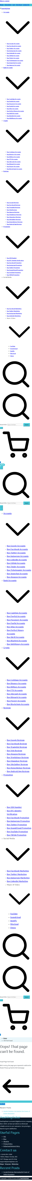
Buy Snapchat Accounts (14, 63)
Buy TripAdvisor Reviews (14, 215)
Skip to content (4, 1)
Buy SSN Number (12, 258)
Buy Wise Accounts (12, 109)
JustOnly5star (24, 1178)
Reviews (7, 708)
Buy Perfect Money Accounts (15, 111)
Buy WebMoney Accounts (14, 118)
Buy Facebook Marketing (14, 309)
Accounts (7, 513)
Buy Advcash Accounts (14, 162)
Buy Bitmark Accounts (13, 164)
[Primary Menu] (1, 467)
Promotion (8, 775)
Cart (13, 5)
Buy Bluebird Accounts (13, 116)
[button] (17, 41)
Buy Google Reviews (13, 203)
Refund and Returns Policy (11, 1146)
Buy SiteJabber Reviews (14, 220)
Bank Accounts (9, 580)
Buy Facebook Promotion (14, 263)
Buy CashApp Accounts (14, 99)
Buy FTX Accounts (12, 159)
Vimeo (12, 356)
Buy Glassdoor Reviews (14, 217)
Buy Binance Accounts (13, 155)
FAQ (4, 1137)
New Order (8, 5)
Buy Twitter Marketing (13, 311)
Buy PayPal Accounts (13, 102)
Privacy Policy (7, 1144)
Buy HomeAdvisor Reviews (14, 222)
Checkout (19, 5)
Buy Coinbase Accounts (14, 152)
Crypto (6, 647)
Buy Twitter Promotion (13, 268)
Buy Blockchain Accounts (14, 169)
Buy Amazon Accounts (13, 65)
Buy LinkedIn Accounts (13, 53)
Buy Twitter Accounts (13, 49)
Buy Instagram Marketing (14, 314)
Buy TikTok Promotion (13, 275)
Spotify (12, 351)
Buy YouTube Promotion (14, 273)
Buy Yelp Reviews (12, 210)
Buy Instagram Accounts (14, 51)
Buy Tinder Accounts (13, 58)
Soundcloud (13, 349)
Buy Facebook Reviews (13, 205)
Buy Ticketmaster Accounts (15, 61)
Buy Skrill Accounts (12, 114)
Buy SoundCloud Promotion (15, 270)
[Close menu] (1, 509)
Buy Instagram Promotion (14, 265)
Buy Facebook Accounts (14, 46)
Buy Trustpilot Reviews (13, 208)
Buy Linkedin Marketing (14, 316)
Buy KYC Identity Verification (15, 261)
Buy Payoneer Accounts (14, 104)
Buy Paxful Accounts (13, 106)
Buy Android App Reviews (14, 224)
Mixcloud (13, 354)
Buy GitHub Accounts (13, 56)
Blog (4, 1139)
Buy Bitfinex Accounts (13, 157)
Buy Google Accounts (13, 44)
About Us (6, 1142)
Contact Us (26, 5)
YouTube (12, 346)
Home (2, 5)
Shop (2, 465)
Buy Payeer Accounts (13, 167)
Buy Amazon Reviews (13, 212)
